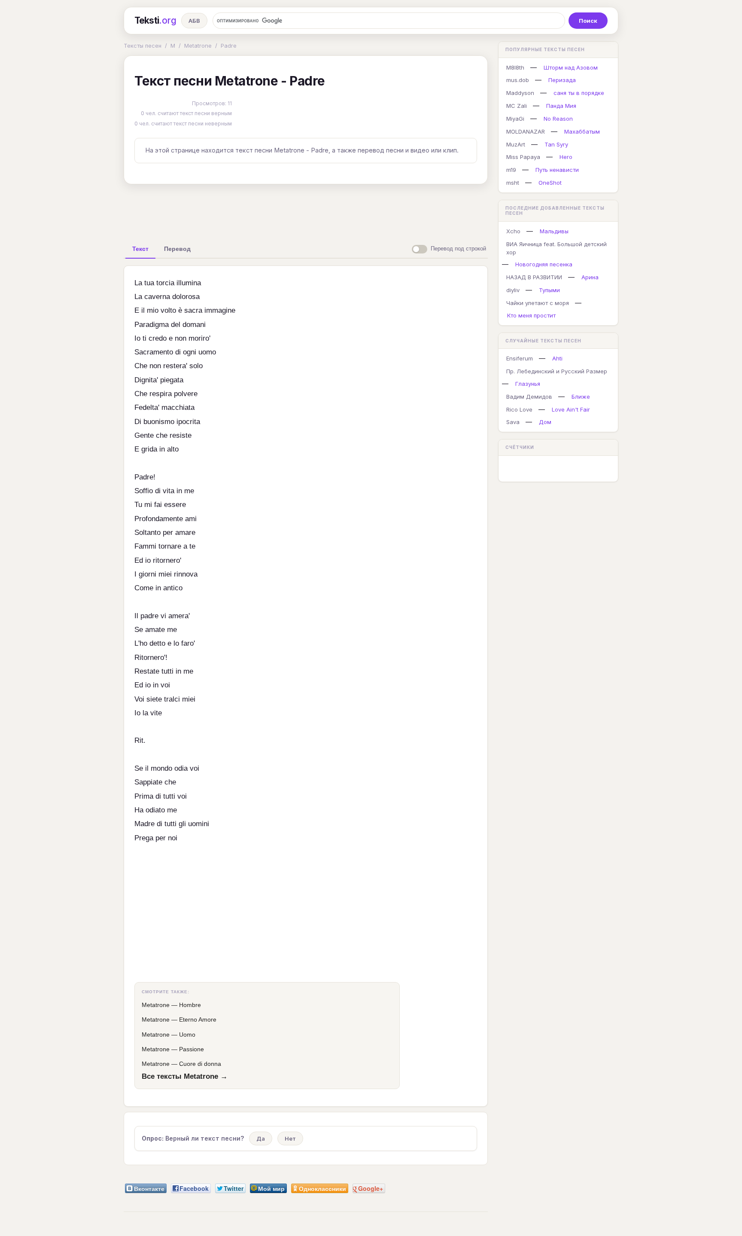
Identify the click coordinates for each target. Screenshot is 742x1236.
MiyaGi (515, 118)
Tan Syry (556, 144)
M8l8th (515, 67)
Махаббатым (582, 131)
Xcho (513, 231)
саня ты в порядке (578, 92)
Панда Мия (561, 105)
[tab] (140, 249)
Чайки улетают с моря (537, 302)
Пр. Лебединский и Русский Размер (556, 371)
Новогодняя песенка (543, 264)
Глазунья (527, 383)
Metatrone (198, 45)
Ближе (581, 396)
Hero (566, 156)
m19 (511, 169)
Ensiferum (519, 358)
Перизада (562, 79)
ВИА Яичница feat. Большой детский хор (556, 248)
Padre (229, 45)
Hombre (190, 1004)
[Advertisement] (305, 210)
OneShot (550, 182)
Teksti (155, 20)
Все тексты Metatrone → (185, 1076)
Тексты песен (142, 45)
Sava (513, 421)
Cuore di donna (200, 1063)
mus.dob (517, 79)
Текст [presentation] (140, 248)
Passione (191, 1049)
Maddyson (520, 92)
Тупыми (549, 290)
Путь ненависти (557, 169)
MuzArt (515, 144)
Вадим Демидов (529, 396)
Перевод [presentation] (177, 248)
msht (512, 182)
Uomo (187, 1034)
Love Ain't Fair (571, 409)
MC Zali (516, 105)
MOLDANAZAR (525, 131)
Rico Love (519, 409)
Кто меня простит (531, 315)
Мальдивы (554, 231)
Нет (290, 1138)
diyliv (513, 290)
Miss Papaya (523, 156)
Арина (590, 277)
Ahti (557, 358)
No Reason (558, 118)
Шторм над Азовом (571, 67)
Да (260, 1138)
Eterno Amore (197, 1019)
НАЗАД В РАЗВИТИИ (534, 277)
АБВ (194, 20)
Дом (545, 421)
